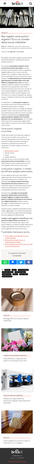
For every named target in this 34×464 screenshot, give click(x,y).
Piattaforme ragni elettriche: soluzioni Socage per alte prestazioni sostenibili (16, 401)
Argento (14, 270)
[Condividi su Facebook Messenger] (13, 262)
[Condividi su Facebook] (29, 262)
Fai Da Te (15, 274)
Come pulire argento (23, 270)
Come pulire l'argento (20, 272)
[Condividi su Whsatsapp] (5, 262)
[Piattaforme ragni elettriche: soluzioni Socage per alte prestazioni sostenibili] (17, 392)
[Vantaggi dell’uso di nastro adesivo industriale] (17, 312)
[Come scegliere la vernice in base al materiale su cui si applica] (17, 434)
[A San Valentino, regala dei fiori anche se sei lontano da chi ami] (17, 352)
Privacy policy (15, 459)
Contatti (20, 459)
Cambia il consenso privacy (17, 462)
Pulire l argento (23, 274)
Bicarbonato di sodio (11, 151)
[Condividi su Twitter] (21, 262)
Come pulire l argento (8, 272)
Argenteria (7, 270)
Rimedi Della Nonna (7, 276)
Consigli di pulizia (7, 274)
